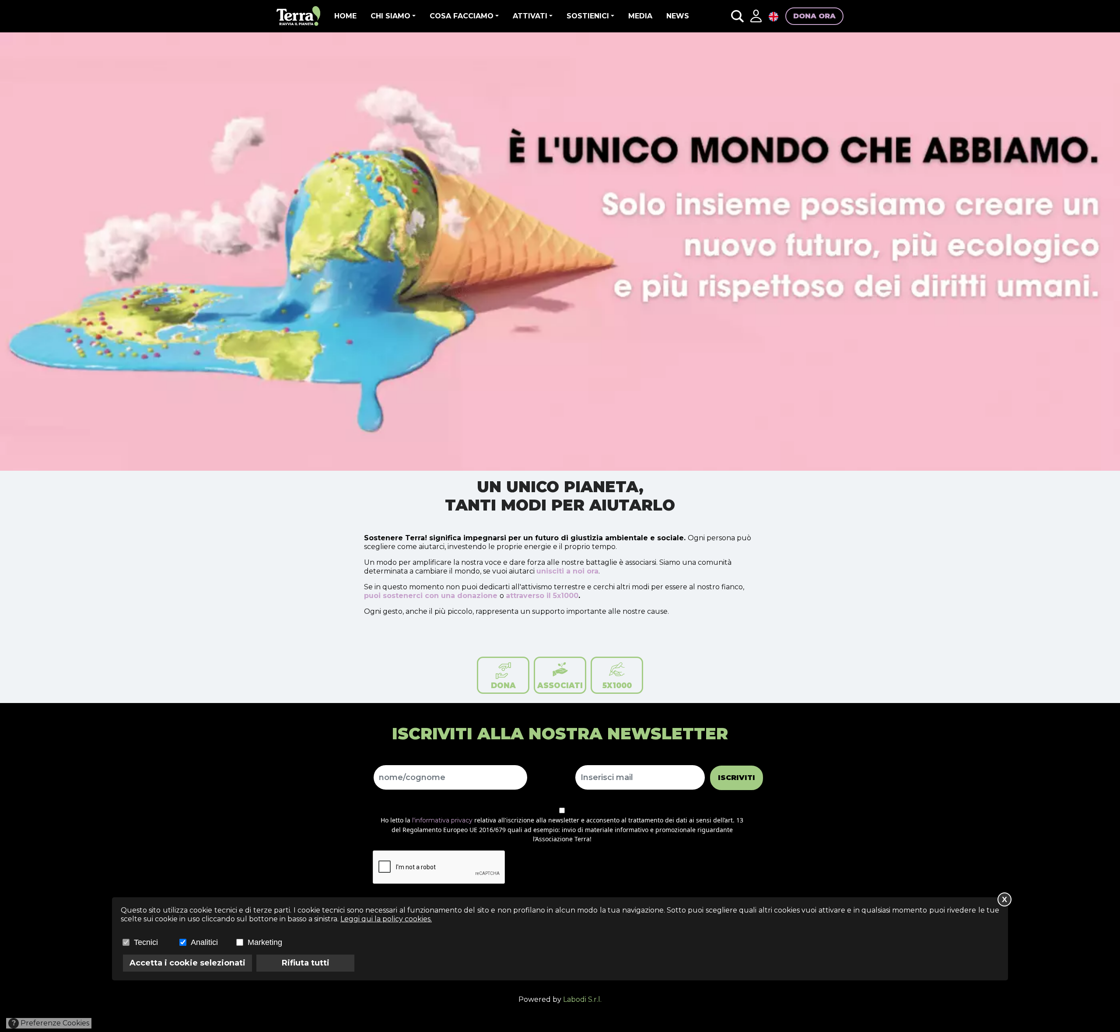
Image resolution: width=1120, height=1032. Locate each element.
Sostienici (588, 16)
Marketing (265, 942)
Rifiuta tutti (305, 963)
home (345, 16)
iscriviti (736, 777)
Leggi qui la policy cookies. (386, 919)
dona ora (814, 16)
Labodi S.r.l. (582, 999)
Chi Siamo (390, 16)
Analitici (204, 942)
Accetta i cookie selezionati (187, 963)
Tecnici (146, 942)
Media (640, 16)
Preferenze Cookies (51, 1023)
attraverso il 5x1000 (542, 595)
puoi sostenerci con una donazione (430, 595)
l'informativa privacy (442, 820)
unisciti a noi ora (567, 571)
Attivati (530, 16)
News (677, 16)
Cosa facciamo (462, 16)
